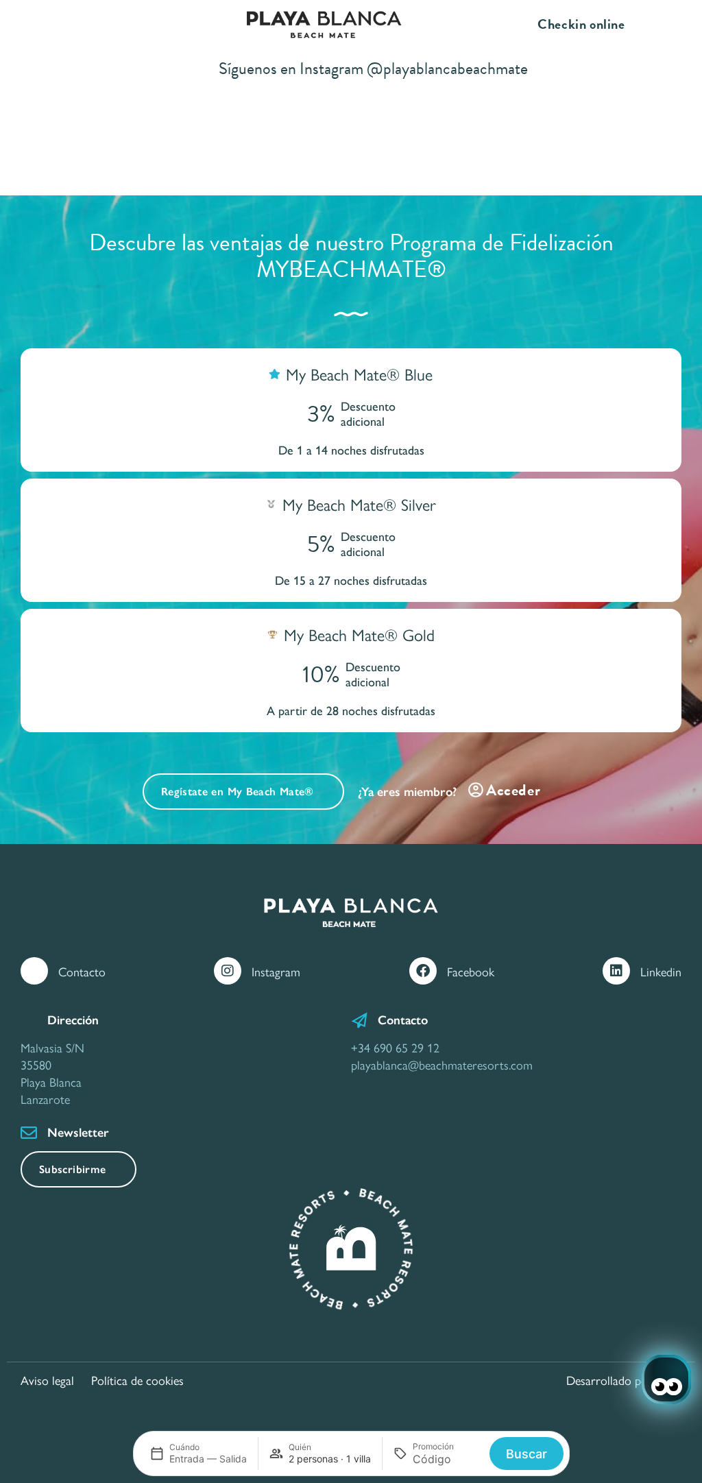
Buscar (526, 1454)
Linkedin (660, 971)
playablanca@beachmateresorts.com (442, 1064)
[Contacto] (34, 971)
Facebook (470, 971)
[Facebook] (423, 971)
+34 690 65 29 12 (395, 1047)
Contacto (82, 971)
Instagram (276, 971)
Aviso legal (47, 1379)
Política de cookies (137, 1379)
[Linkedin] (616, 971)
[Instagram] (227, 971)
